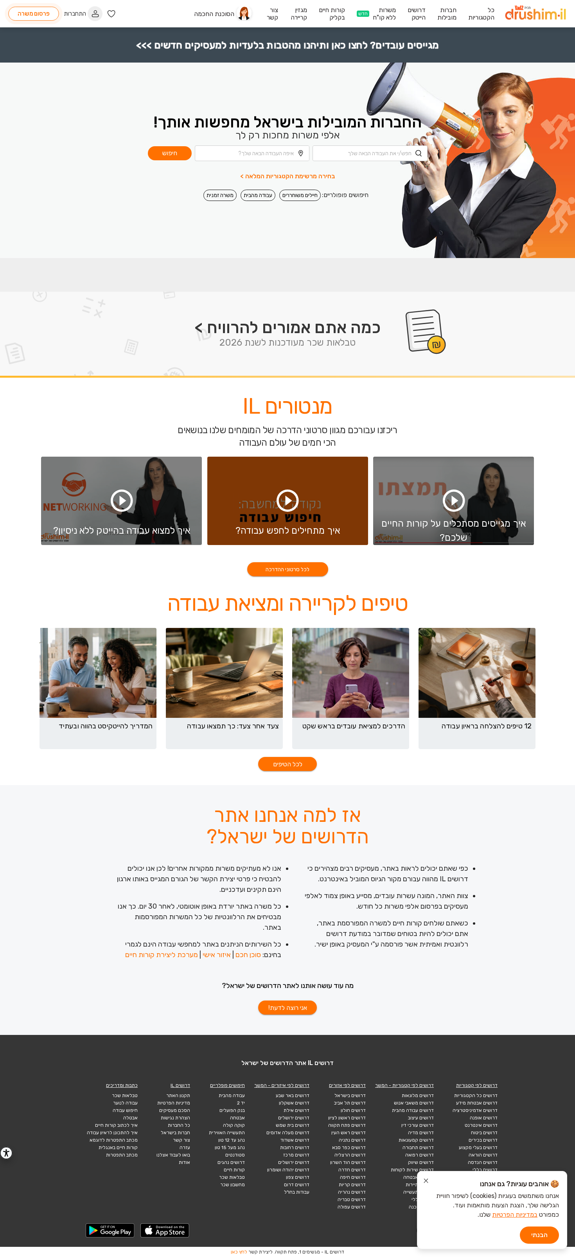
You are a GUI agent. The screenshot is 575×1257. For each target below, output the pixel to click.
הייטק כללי (422, 1199)
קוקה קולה (234, 1125)
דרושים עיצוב (421, 1118)
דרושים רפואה (419, 1155)
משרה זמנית (220, 195)
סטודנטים (235, 1155)
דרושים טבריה (352, 1199)
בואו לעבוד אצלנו (173, 1155)
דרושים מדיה (421, 1132)
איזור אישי (217, 954)
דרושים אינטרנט (481, 1125)
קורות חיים (234, 1170)
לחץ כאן (239, 1252)
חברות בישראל (175, 1132)
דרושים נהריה (352, 1192)
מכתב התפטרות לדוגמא (114, 1140)
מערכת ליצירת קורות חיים (161, 954)
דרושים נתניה (352, 1140)
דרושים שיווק (421, 1162)
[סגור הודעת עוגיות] (426, 1182)
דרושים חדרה (352, 1170)
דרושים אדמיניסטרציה (475, 1110)
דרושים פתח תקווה (347, 1125)
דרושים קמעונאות (416, 1140)
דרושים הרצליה (350, 1155)
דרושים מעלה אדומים (287, 1132)
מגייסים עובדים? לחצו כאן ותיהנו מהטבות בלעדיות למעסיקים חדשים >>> (287, 45)
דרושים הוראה (483, 1155)
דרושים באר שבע (292, 1095)
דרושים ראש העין (348, 1132)
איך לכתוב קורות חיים (116, 1125)
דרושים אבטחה (418, 1177)
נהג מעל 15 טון (230, 1147)
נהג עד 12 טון (231, 1140)
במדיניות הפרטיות (514, 1214)
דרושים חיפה (353, 1177)
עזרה (185, 1147)
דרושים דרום (296, 1184)
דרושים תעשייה (418, 1192)
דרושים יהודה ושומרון (288, 1170)
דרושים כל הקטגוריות (476, 1095)
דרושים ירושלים (293, 1118)
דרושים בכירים (483, 1140)
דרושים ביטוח (484, 1132)
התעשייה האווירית (227, 1132)
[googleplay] (110, 1230)
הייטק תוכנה (421, 1207)
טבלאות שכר (232, 1177)
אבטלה (130, 1118)
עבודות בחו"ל (296, 1192)
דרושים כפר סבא (349, 1147)
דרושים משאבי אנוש (414, 1103)
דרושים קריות (352, 1184)
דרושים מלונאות (418, 1095)
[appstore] (165, 1230)
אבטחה (237, 1118)
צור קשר (181, 1140)
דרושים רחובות (294, 1147)
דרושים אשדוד (294, 1140)
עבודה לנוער (125, 1103)
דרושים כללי (485, 1170)
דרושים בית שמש (292, 1125)
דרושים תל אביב (350, 1103)
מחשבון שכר (232, 1184)
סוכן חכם (248, 954)
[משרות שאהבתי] (111, 14)
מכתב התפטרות (122, 1155)
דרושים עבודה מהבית (413, 1110)
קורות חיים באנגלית (118, 1147)
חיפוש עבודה (125, 1110)
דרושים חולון (353, 1110)
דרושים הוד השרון (348, 1162)
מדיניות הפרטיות (173, 1103)
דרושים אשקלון (294, 1103)
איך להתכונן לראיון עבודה (112, 1132)
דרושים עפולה (352, 1207)
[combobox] (370, 153)
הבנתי (539, 1235)
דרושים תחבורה (418, 1147)
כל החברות (179, 1125)
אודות (184, 1162)
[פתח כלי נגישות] (6, 1153)
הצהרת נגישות (175, 1118)
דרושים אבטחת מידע (477, 1103)
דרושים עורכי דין (417, 1125)
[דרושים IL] (535, 14)
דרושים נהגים (231, 1162)
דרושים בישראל (350, 1095)
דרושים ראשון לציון (347, 1118)
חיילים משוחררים (300, 195)
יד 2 (241, 1103)
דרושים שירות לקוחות (412, 1170)
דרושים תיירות (420, 1184)
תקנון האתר (178, 1095)
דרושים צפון (297, 1177)
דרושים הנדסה (483, 1162)
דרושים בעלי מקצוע (478, 1147)
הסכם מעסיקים (174, 1110)
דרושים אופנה (484, 1118)
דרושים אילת (296, 1110)
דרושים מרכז (296, 1155)
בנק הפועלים (232, 1110)
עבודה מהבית (258, 195)
